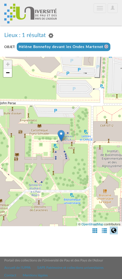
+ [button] (8, 64)
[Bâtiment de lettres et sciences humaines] (61, 135)
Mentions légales (35, 275)
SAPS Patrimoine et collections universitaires (70, 267)
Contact (10, 275)
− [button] (8, 72)
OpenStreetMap (92, 224)
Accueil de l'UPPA (17, 267)
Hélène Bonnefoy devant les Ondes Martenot (61, 47)
